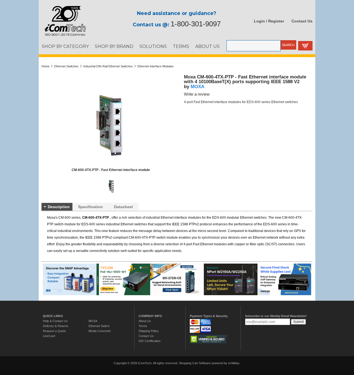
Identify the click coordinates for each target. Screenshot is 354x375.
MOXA (197, 86)
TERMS (181, 46)
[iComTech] (62, 36)
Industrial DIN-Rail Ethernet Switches (108, 66)
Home (45, 66)
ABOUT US (207, 46)
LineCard (49, 336)
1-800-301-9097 (196, 24)
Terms (143, 326)
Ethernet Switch (99, 326)
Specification (90, 207)
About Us (145, 321)
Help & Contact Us (55, 321)
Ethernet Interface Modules (155, 66)
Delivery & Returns (55, 326)
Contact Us (302, 21)
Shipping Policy (149, 331)
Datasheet (123, 207)
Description (59, 207)
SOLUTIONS (153, 46)
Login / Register (269, 21)
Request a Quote (54, 331)
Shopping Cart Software (195, 363)
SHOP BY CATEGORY (65, 46)
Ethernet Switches (66, 66)
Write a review (197, 94)
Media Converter (99, 331)
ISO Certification (149, 341)
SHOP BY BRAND (114, 46)
